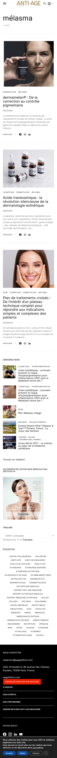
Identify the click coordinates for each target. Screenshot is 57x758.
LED (29, 609)
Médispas (22, 422)
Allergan (41, 556)
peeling (44, 624)
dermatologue (38, 583)
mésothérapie (41, 620)
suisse (31, 628)
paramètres (38, 748)
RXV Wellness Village (29, 413)
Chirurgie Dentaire (36, 568)
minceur (40, 613)
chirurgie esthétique (29, 571)
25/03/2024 (8, 323)
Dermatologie (9, 92)
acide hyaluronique (21, 556)
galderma (41, 601)
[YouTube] (21, 734)
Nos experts (9, 694)
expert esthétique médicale (28, 594)
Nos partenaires (12, 702)
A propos (8, 687)
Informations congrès (30, 440)
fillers (14, 601)
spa (10, 628)
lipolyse (41, 609)
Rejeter (22, 753)
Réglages (36, 753)
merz (28, 613)
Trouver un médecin (14, 459)
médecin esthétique (18, 620)
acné (5, 292)
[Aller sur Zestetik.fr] (23, 498)
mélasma (22, 92)
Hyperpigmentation (41, 366)
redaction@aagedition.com (18, 660)
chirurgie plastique (16, 575)
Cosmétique (8, 192)
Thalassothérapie (37, 422)
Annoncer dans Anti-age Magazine (21, 709)
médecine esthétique (28, 616)
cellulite (41, 564)
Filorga (27, 601)
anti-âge (16, 560)
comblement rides (41, 575)
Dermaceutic (38, 579)
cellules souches (21, 564)
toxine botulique (23, 635)
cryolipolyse (19, 579)
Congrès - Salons (26, 437)
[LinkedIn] (16, 734)
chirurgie (16, 568)
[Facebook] (5, 734)
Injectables (39, 605)
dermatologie (18, 583)
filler (46, 598)
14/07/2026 (7, 111)
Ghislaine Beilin (20, 605)
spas (20, 628)
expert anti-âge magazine (28, 590)
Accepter (9, 753)
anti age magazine (35, 560)
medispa (16, 613)
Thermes (36, 631)
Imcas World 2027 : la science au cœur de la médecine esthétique (35, 446)
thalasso (21, 631)
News (20, 409)
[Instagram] (10, 734)
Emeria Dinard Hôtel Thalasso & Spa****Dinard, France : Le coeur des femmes (35, 428)
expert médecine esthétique (22, 598)
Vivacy (40, 635)
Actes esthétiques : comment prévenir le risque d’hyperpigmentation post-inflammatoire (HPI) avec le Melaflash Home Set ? (34, 375)
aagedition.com (11, 677)
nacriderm (14, 624)
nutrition (30, 624)
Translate (27, 539)
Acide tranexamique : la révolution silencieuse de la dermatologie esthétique (25, 202)
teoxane (44, 628)
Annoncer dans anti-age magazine (22, 682)
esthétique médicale (28, 586)
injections (17, 609)
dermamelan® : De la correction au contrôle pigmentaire (21, 101)
